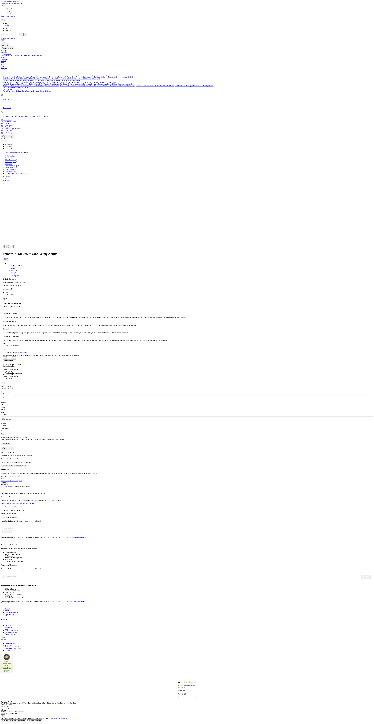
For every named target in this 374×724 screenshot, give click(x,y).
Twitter (13, 269)
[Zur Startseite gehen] (8, 16)
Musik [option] (7, 27)
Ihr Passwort (5, 479)
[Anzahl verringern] (5, 358)
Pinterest (13, 272)
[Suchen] (21, 34)
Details (3, 383)
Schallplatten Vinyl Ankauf (13, 649)
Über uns (13, 3)
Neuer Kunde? (92, 473)
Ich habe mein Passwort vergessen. (11, 481)
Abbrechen (4, 484)
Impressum (8, 625)
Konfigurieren (21, 720)
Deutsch (9, 9)
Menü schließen (8, 48)
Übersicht (4, 55)
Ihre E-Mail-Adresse (7, 477)
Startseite (7, 176)
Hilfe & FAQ (5, 3)
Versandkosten (22, 352)
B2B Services (9, 645)
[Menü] (1, 18)
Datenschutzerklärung (80, 537)
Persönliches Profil (13, 55)
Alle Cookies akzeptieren (34, 720)
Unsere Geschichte (10, 643)
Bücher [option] (7, 25)
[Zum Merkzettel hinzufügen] (6, 259)
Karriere (7, 650)
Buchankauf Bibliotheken (12, 647)
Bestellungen (38, 55)
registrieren (7, 54)
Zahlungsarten (29, 55)
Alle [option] (6, 23)
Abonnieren (7, 532)
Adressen (22, 55)
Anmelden (4, 52)
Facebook (14, 267)
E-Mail (13, 274)
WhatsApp (14, 270)
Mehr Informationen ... (61, 718)
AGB (6, 629)
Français (9, 13)
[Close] (3, 244)
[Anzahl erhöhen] (14, 358)
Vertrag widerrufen (10, 634)
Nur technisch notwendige (9, 720)
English (9, 11)
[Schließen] (3, 310)
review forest (192, 698)
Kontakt (19, 3)
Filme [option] (6, 28)
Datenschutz (8, 627)
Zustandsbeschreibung (11, 612)
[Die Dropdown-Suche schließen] (25, 34)
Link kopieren (15, 276)
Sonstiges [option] (8, 30)
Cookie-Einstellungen (11, 630)
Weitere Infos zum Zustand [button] (12, 303)
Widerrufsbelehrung (11, 632)
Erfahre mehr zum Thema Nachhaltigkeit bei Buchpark (18, 503)
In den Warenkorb (8, 360)
